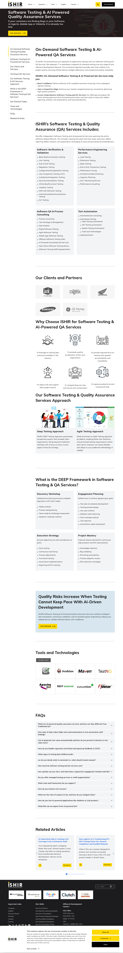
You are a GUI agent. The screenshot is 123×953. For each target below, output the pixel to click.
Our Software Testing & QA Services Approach (19, 81)
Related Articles (17, 118)
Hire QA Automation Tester (45, 924)
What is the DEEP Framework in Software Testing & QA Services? (20, 93)
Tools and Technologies (16, 107)
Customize (104, 938)
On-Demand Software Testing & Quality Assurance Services (20, 52)
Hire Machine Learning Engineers (47, 911)
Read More (67, 865)
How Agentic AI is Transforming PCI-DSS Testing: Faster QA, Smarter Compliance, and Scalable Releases (94, 841)
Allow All (105, 932)
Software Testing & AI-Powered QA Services (20, 60)
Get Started (108, 4)
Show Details (32, 949)
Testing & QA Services (20, 74)
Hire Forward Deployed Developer (47, 916)
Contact (11, 922)
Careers (73, 4)
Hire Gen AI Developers (43, 914)
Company (11, 908)
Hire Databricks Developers (45, 922)
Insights (63, 4)
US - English (100, 886)
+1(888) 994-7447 (76, 924)
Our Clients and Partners (17, 67)
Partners (11, 916)
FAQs (12, 113)
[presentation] (113, 853)
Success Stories (13, 914)
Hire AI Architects (42, 908)
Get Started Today (18, 101)
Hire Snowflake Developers (45, 919)
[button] (66, 874)
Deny (105, 944)
